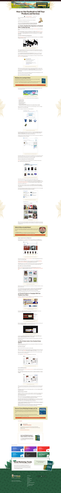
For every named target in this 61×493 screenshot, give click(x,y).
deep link (25, 350)
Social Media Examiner (18, 4)
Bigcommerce (23, 239)
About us (28, 477)
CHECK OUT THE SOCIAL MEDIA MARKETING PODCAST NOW (30, 417)
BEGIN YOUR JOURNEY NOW (42, 5)
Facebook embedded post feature (28, 369)
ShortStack (21, 267)
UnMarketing (25, 354)
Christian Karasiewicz (27, 424)
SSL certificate (20, 56)
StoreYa (19, 160)
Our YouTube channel (29, 480)
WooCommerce (25, 181)
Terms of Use (17, 481)
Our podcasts (28, 479)
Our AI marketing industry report (30, 484)
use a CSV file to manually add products (23, 182)
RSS (27, 486)
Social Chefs (30, 427)
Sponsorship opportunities (30, 485)
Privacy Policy (20, 481)
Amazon (19, 181)
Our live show (28, 481)
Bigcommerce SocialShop (28, 258)
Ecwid (19, 88)
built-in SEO (28, 240)
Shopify (21, 181)
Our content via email (29, 478)
